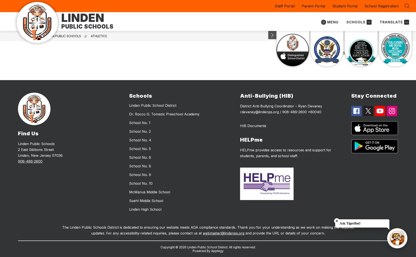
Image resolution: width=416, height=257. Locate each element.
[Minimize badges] (272, 35)
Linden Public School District (152, 105)
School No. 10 (141, 183)
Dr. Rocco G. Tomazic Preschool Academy (164, 114)
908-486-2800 (30, 161)
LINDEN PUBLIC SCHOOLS (62, 36)
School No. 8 (140, 166)
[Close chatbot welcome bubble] (337, 221)
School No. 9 (140, 175)
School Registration (382, 6)
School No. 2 (140, 131)
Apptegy (217, 251)
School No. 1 (139, 123)
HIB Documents (253, 126)
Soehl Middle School (146, 201)
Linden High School (145, 209)
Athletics (99, 36)
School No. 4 (140, 140)
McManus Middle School (149, 192)
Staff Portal (285, 6)
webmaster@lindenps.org (223, 233)
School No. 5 (140, 149)
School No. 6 (140, 157)
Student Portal (345, 6)
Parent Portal (313, 6)
